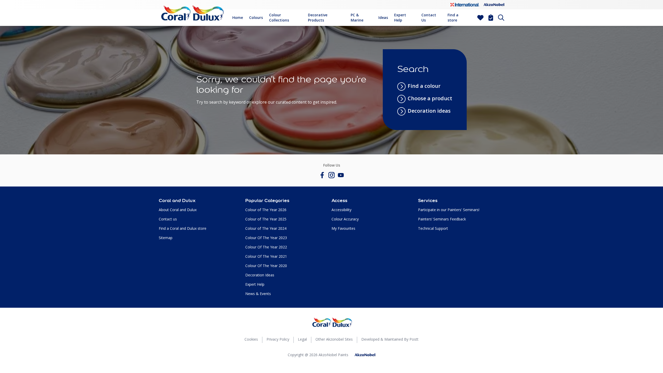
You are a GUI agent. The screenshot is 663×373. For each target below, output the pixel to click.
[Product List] (491, 18)
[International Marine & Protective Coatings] (464, 4)
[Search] (501, 18)
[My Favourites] (480, 18)
